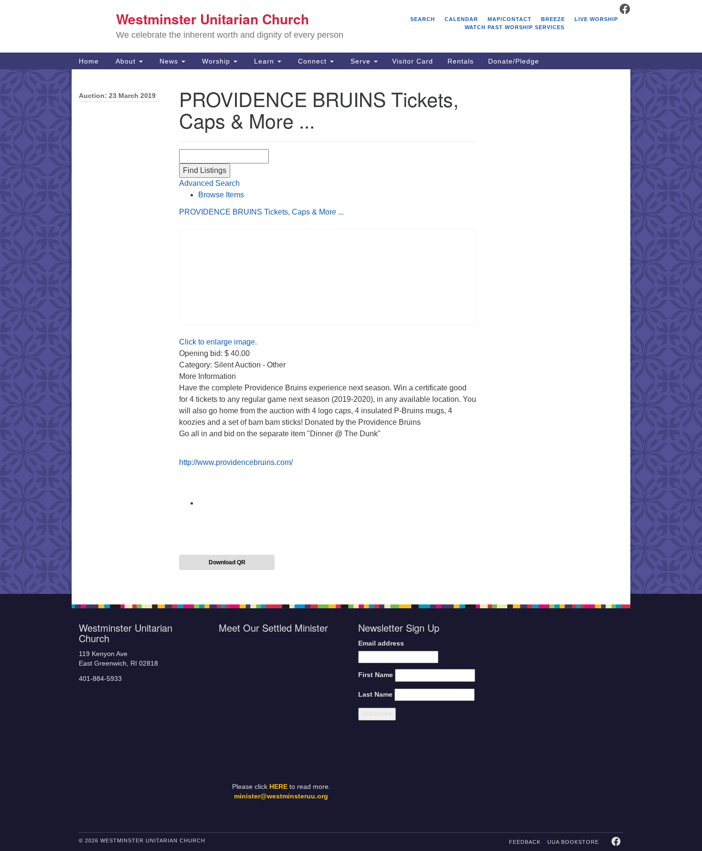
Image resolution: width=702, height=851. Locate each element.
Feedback (525, 842)
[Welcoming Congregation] (536, 774)
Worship (216, 61)
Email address (381, 643)
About (125, 61)
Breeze (553, 19)
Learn (264, 61)
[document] (351, 331)
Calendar (461, 19)
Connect (312, 61)
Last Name (375, 694)
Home (89, 61)
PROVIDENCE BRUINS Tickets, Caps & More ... (261, 212)
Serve (360, 61)
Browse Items (221, 195)
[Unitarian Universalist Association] (562, 670)
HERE (278, 786)
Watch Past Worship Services (514, 27)
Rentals (460, 61)
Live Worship (596, 19)
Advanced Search (209, 183)
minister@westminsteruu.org (281, 796)
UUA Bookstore (573, 842)
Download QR (227, 562)
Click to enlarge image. (218, 342)
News (169, 61)
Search (422, 19)
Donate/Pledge (513, 61)
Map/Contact (510, 19)
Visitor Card (412, 61)
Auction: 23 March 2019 (117, 95)
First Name (375, 675)
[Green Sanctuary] (599, 774)
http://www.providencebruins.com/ (236, 462)
